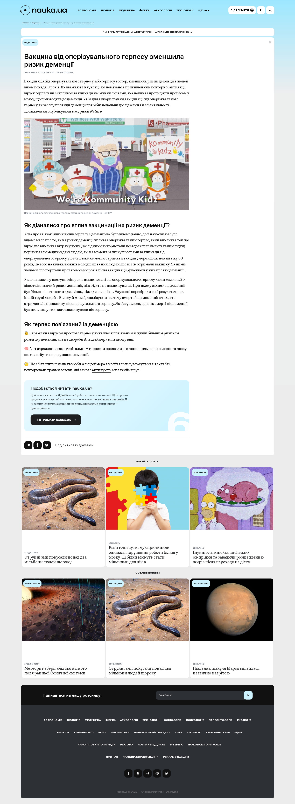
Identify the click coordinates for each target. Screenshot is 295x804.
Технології (184, 10)
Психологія (195, 720)
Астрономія (87, 10)
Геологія (62, 732)
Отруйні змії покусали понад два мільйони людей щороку (55, 559)
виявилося (103, 333)
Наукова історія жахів (204, 744)
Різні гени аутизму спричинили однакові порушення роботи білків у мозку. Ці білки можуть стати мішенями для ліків (143, 554)
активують (101, 370)
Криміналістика (218, 732)
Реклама (126, 744)
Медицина (127, 10)
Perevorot (156, 791)
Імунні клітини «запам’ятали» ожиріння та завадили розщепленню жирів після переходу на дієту (228, 557)
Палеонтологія (221, 720)
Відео (238, 732)
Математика (120, 732)
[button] (242, 10)
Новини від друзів (151, 744)
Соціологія (172, 720)
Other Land (171, 791)
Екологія (244, 720)
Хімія (178, 732)
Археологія (163, 10)
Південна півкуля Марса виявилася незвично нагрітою (226, 670)
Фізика (144, 10)
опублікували (59, 111)
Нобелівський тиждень (152, 732)
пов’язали (114, 348)
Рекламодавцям (176, 757)
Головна (25, 23)
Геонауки (194, 732)
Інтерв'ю (176, 744)
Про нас (112, 757)
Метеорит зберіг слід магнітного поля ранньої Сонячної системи (55, 670)
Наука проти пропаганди (96, 744)
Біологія (107, 10)
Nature (69, 72)
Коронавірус (84, 732)
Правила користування (140, 757)
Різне (102, 732)
